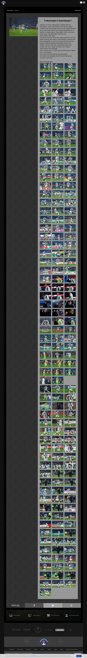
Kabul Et (79, 656)
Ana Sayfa (11, 649)
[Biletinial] (49, 630)
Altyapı (55, 649)
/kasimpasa (16, 615)
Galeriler (49, 649)
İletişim (61, 649)
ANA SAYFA (10, 10)
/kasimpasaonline (73, 615)
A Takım (35, 649)
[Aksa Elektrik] (59, 630)
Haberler (42, 649)
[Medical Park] (16, 630)
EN (81, 2)
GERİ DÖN (78, 10)
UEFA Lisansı (20, 649)
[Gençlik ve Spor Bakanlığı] (38, 630)
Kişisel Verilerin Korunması (72, 649)
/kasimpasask (55, 615)
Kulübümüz (28, 649)
